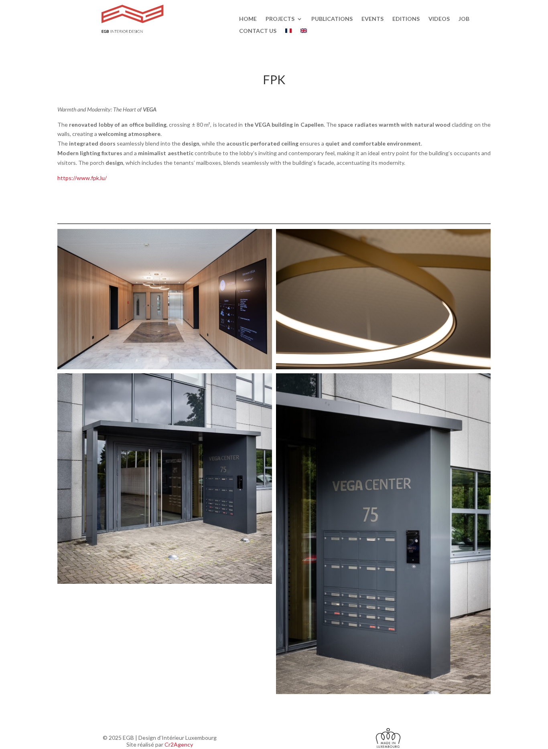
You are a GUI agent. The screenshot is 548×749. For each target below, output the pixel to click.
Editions (406, 19)
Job (464, 19)
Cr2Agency (178, 744)
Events (372, 19)
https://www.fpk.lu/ (82, 177)
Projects (280, 19)
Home (248, 19)
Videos (439, 19)
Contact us (257, 31)
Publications (332, 19)
